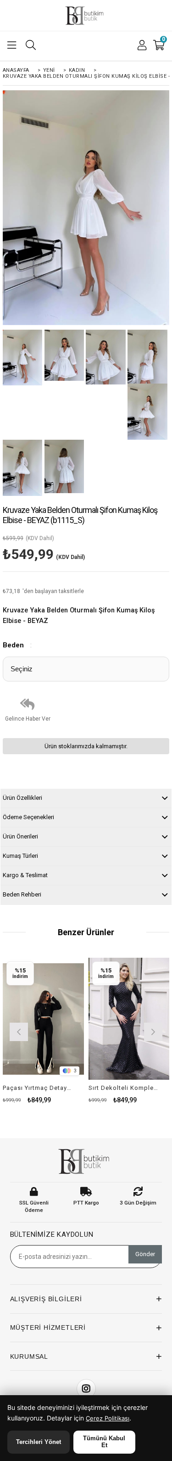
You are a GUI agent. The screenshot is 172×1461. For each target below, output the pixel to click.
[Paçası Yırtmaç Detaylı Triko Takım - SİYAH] (43, 1019)
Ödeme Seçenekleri (28, 817)
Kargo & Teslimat (25, 875)
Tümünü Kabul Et (104, 1442)
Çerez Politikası (107, 1418)
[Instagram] (86, 1388)
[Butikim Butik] (85, 15)
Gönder (145, 1254)
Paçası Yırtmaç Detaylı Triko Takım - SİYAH (37, 1087)
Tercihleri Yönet (38, 1441)
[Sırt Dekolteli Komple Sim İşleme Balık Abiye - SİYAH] (129, 1019)
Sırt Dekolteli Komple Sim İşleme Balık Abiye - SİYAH (123, 1087)
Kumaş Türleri (20, 855)
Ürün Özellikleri (22, 797)
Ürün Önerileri (20, 836)
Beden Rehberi (22, 894)
